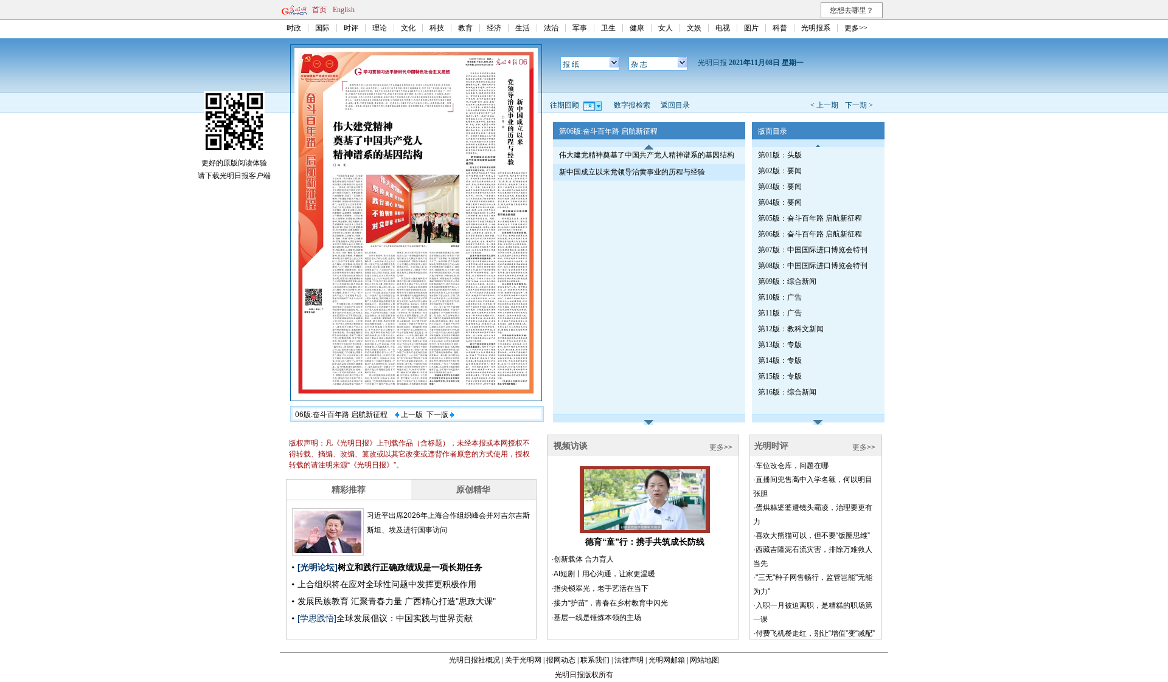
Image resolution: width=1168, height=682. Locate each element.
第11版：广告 (780, 313)
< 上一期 (824, 105)
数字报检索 (632, 105)
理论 (379, 28)
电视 (722, 28)
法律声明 (629, 660)
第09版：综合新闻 (787, 281)
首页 (319, 9)
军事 (579, 28)
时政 (294, 28)
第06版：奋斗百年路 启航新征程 (810, 234)
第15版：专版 (780, 376)
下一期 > (859, 105)
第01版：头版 (780, 155)
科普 (780, 28)
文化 (408, 28)
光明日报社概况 (474, 660)
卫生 (608, 28)
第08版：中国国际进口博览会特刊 (812, 265)
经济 (494, 28)
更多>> (855, 28)
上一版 (411, 414)
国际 (322, 28)
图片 (751, 28)
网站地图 (704, 660)
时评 (351, 28)
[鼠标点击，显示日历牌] (593, 105)
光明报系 (815, 28)
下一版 (438, 414)
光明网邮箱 (666, 660)
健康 (637, 28)
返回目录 (675, 105)
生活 (522, 28)
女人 (665, 28)
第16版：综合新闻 (787, 392)
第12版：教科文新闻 (791, 329)
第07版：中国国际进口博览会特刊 (812, 250)
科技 (436, 28)
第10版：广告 (780, 297)
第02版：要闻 (780, 171)
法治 (551, 28)
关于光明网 (523, 660)
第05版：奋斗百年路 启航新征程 (810, 218)
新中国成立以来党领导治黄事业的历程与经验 (632, 172)
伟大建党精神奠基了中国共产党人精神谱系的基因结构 (646, 155)
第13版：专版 (780, 344)
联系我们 (595, 660)
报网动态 (560, 660)
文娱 (694, 28)
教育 (465, 28)
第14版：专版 (780, 360)
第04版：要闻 (780, 202)
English (344, 9)
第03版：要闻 (780, 186)
